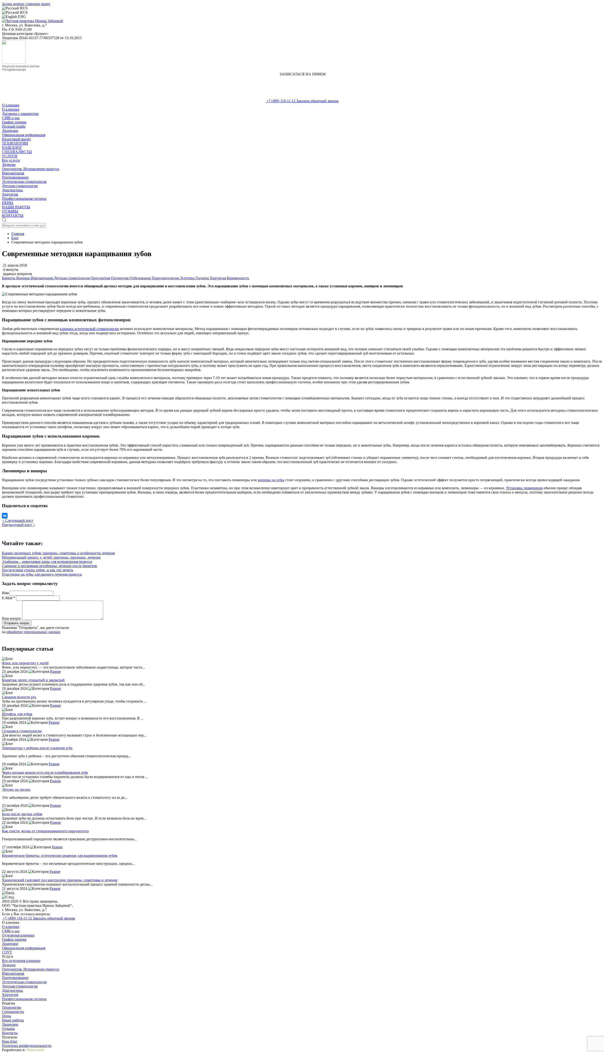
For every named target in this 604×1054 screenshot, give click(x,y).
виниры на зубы (271, 480)
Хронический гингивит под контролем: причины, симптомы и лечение (59, 880)
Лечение (9, 165)
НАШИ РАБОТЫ (16, 207)
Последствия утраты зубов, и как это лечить (37, 570)
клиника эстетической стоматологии (89, 329)
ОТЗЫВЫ (10, 211)
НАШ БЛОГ (12, 148)
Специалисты (13, 1012)
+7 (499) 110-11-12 (280, 101)
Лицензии (10, 131)
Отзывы (8, 1029)
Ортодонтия (100, 278)
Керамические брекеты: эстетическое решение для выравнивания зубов (59, 855)
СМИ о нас (11, 118)
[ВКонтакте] (5, 516)
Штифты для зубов (17, 714)
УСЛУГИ (9, 156)
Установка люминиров (524, 488)
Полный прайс (14, 126)
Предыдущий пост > (18, 525)
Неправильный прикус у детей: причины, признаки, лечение (51, 557)
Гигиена (203, 278)
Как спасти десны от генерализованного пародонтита (45, 831)
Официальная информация (23, 135)
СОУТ (7, 952)
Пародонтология (166, 278)
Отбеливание (141, 278)
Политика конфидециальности (26, 1046)
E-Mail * (9, 598)
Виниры (23, 278)
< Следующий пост (17, 521)
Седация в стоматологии (22, 731)
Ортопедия (120, 278)
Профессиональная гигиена (24, 199)
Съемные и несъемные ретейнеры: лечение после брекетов (49, 566)
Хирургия (10, 194)
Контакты (10, 1033)
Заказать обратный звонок (317, 101)
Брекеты (9, 278)
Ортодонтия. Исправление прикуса (30, 169)
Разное (55, 671)
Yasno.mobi (35, 1050)
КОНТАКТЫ (12, 215)
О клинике (10, 105)
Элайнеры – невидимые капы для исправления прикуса (47, 562)
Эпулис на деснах (16, 789)
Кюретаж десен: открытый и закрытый (33, 680)
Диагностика (12, 190)
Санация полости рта (19, 697)
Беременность (238, 278)
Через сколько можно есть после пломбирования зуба (45, 772)
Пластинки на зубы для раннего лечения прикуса (42, 574)
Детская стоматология (20, 186)
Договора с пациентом (20, 114)
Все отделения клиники (21, 961)
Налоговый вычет (16, 139)
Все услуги (11, 160)
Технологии (11, 1007)
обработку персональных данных (33, 632)
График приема (14, 122)
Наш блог (9, 1041)
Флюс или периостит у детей (25, 663)
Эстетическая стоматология (24, 182)
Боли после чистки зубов (22, 814)
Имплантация (13, 173)
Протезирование (15, 177)
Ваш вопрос (12, 618)
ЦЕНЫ (7, 203)
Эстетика (188, 278)
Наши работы (13, 1020)
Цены (6, 1016)
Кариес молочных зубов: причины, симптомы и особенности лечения (58, 553)
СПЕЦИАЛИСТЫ (17, 152)
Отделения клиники (18, 935)
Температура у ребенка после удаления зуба (37, 748)
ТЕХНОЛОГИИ (15, 143)
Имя (6, 593)
